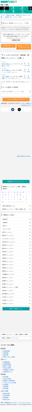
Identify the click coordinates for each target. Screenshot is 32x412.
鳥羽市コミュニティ (8, 264)
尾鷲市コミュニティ (8, 268)
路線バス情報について (16, 308)
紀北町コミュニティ (8, 300)
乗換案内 (3, 348)
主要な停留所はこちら (8, 206)
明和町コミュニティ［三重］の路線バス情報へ (15, 334)
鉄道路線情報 (7, 364)
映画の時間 (6, 393)
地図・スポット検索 (9, 356)
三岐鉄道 (4, 222)
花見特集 (5, 376)
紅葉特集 (5, 384)
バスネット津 (6, 229)
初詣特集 (5, 386)
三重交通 (4, 219)
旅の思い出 (6, 399)
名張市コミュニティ (8, 255)
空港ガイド (4, 12)
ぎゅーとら (13, 91)
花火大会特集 (7, 378)
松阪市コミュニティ (8, 258)
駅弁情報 (5, 397)
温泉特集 (5, 388)
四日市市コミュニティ (8, 242)
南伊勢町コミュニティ (8, 293)
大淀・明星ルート (7, 70)
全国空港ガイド (7, 371)
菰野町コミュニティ (8, 280)
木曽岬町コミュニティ (8, 274)
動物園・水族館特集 (9, 380)
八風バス (4, 225)
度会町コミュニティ (8, 290)
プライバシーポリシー (25, 402)
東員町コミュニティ (8, 277)
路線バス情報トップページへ (10, 338)
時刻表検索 (6, 351)
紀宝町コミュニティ (8, 303)
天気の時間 (6, 395)
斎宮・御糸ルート (7, 64)
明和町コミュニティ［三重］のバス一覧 (23, 46)
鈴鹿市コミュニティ (8, 245)
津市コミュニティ (7, 232)
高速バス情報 (7, 367)
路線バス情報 (4, 5)
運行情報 (5, 355)
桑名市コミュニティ (8, 235)
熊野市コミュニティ (8, 271)
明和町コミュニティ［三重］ (10, 287)
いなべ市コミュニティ (8, 238)
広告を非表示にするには (23, 156)
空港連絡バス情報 (8, 369)
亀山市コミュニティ (8, 248)
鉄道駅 (13, 12)
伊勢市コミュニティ (8, 261)
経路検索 (5, 353)
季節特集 (3, 374)
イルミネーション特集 (9, 382)
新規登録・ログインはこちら (16, 181)
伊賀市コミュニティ (8, 251)
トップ (3, 15)
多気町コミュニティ (8, 284)
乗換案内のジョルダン (11, 402)
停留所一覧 (8, 17)
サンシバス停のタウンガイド (16, 99)
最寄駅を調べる (8, 45)
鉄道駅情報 (6, 362)
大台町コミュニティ (8, 297)
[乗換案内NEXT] (10, 2)
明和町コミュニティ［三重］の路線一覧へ (14, 209)
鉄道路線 (22, 12)
